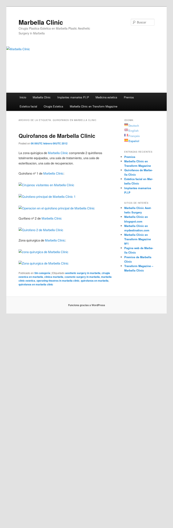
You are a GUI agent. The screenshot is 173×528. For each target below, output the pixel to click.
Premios (129, 97)
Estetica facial (28, 106)
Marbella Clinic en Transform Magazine (93, 106)
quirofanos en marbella (94, 280)
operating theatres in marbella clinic (58, 280)
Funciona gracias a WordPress (86, 305)
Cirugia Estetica (53, 106)
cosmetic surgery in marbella (82, 277)
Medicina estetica (106, 97)
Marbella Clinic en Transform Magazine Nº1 (137, 239)
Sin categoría (42, 273)
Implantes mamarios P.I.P (73, 97)
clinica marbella (53, 277)
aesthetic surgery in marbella (82, 273)
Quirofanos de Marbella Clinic (57, 136)
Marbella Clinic (41, 22)
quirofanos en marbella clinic (36, 284)
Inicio (23, 97)
